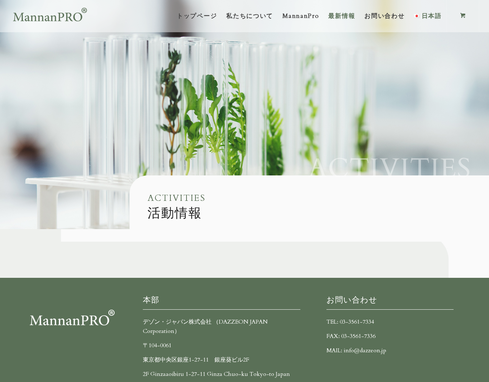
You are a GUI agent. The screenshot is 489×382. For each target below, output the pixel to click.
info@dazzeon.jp (365, 350)
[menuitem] (197, 16)
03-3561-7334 (357, 322)
